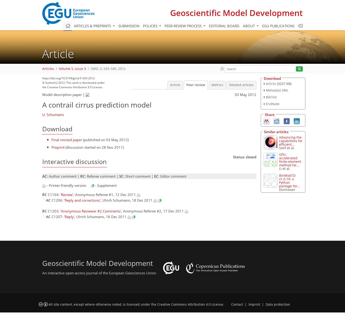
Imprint (254, 304)
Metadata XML (277, 90)
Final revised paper (66, 139)
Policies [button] (150, 26)
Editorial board (224, 26)
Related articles (241, 85)
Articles (48, 69)
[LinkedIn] (297, 120)
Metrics (217, 85)
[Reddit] (276, 120)
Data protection (278, 304)
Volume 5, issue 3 (72, 69)
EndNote (273, 104)
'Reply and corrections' (82, 200)
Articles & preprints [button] (93, 26)
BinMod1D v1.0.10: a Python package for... (289, 180)
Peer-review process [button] (184, 26)
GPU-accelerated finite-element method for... (290, 159)
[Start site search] (299, 69)
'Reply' (69, 216)
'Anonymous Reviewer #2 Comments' (90, 211)
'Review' (66, 194)
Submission (128, 26)
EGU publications (278, 26)
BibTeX (271, 97)
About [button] (249, 26)
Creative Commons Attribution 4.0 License (190, 304)
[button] (222, 69)
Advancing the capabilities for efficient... (291, 141)
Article (175, 85)
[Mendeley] (266, 120)
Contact (237, 304)
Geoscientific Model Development (236, 12)
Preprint (58, 147)
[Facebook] (287, 120)
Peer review (195, 85)
